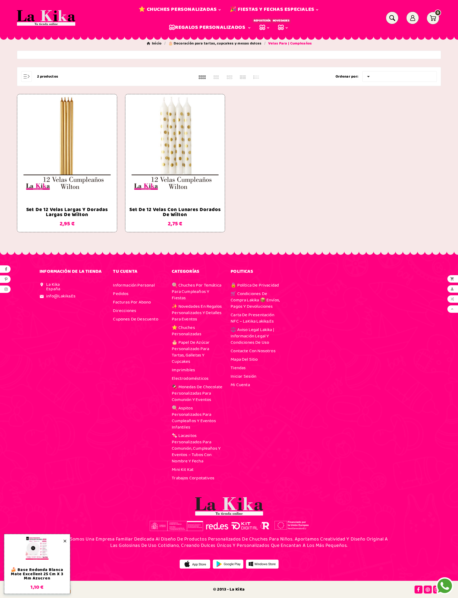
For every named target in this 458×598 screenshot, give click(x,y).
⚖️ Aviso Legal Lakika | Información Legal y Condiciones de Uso (252, 336)
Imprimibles (183, 370)
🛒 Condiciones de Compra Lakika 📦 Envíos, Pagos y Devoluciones (255, 300)
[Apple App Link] (195, 564)
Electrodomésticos (190, 378)
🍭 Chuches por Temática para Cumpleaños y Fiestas (196, 291)
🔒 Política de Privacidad (255, 285)
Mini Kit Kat (182, 470)
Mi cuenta (240, 385)
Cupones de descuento (135, 319)
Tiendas (238, 368)
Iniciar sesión (243, 376)
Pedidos (121, 294)
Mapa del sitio (244, 359)
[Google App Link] (228, 564)
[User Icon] (412, 18)
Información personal (134, 285)
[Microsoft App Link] (262, 564)
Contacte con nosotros (253, 351)
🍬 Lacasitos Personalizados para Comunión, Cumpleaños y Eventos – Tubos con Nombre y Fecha (196, 448)
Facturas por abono (132, 302)
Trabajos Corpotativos (193, 478)
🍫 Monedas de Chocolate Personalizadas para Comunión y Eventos (197, 393)
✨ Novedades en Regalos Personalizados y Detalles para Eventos (197, 312)
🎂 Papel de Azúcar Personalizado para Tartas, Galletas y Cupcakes (191, 351)
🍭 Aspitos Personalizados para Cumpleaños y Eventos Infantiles (194, 417)
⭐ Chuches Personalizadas (186, 331)
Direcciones (124, 311)
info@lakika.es (61, 296)
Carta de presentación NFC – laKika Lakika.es (252, 318)
